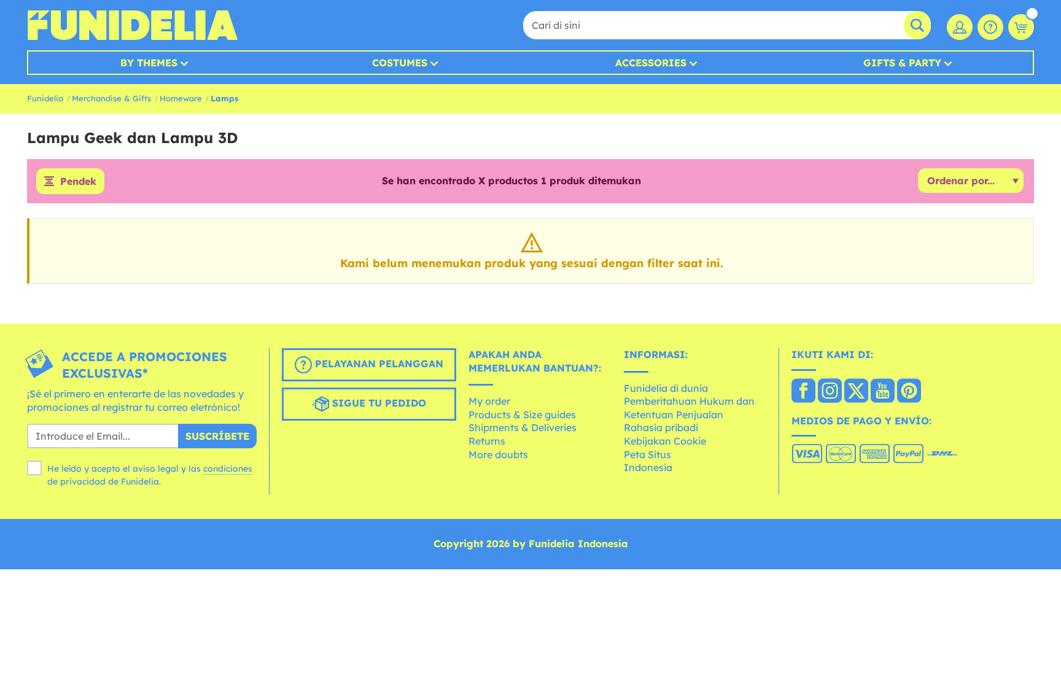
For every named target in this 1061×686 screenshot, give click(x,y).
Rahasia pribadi (661, 427)
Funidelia (45, 98)
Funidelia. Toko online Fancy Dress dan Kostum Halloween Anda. (132, 25)
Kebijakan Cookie (665, 441)
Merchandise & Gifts (111, 98)
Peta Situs (647, 454)
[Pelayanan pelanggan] (990, 27)
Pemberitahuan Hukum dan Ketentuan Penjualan (689, 408)
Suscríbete (217, 436)
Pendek (78, 181)
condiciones (227, 468)
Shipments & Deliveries (522, 427)
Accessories (650, 63)
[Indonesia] (803, 391)
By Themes (148, 63)
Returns (486, 441)
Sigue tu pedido (377, 403)
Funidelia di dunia (666, 388)
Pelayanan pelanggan (377, 363)
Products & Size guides (522, 414)
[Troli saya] (1021, 27)
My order (489, 401)
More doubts (498, 454)
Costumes (399, 63)
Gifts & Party (902, 63)
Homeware (181, 98)
